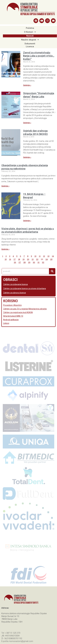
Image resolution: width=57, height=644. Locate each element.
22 (37, 259)
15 (6, 259)
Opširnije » (27, 85)
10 (35, 256)
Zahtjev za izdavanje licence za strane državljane (24, 288)
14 (53, 256)
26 (15, 262)
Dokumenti (30, 43)
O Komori (28, 32)
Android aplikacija (11, 320)
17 (15, 259)
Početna (30, 28)
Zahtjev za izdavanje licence (15, 284)
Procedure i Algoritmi (12, 305)
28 (24, 262)
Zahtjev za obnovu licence (14, 293)
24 (47, 259)
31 (38, 262)
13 (48, 256)
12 (44, 256)
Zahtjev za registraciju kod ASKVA (18, 312)
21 (33, 259)
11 (40, 256)
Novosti (30, 36)
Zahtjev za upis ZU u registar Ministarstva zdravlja (25, 309)
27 (20, 262)
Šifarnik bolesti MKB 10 (13, 316)
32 (43, 262)
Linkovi (6, 323)
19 (23, 259)
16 (10, 259)
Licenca (30, 46)
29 (29, 262)
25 (51, 259)
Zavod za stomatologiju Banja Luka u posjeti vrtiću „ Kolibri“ (38, 56)
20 (28, 259)
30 (34, 262)
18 (19, 259)
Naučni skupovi (28, 39)
